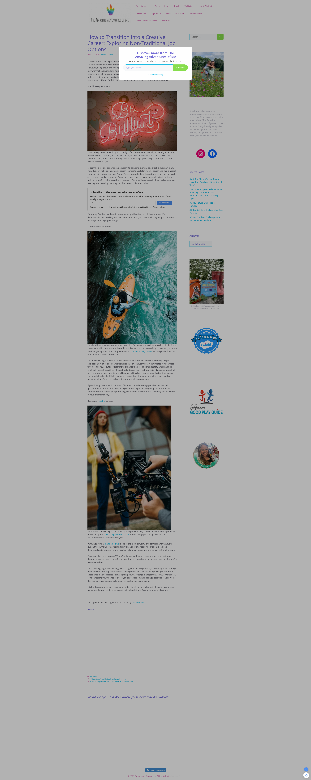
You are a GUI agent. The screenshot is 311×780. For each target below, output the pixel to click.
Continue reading (155, 74)
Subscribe (180, 67)
